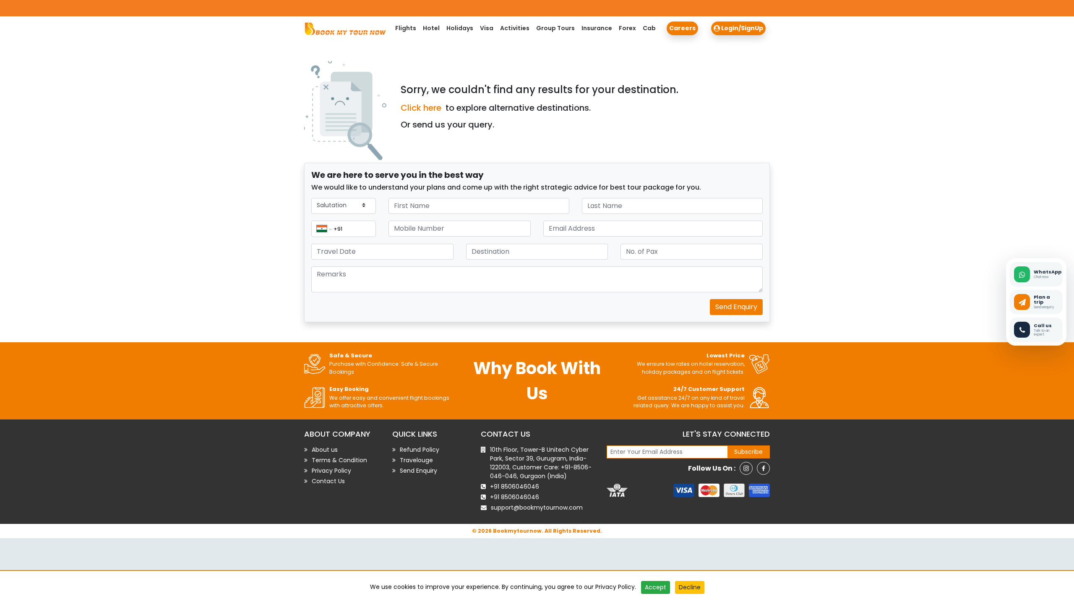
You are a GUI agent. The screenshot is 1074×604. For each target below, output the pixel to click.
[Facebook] (763, 468)
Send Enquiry (736, 307)
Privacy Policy (615, 587)
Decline (690, 587)
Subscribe (748, 452)
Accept (655, 587)
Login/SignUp (741, 28)
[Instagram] (746, 468)
